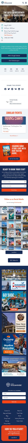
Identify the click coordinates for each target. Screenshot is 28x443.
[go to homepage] (6, 2)
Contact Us (7, 411)
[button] (5, 89)
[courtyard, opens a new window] (14, 323)
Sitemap (7, 421)
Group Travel (7, 418)
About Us (19, 411)
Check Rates (14, 190)
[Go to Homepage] (14, 385)
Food (11, 101)
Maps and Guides (7, 413)
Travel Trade (19, 413)
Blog (7, 416)
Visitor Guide (20, 421)
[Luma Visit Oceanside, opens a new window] (14, 366)
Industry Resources (19, 418)
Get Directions (8, 35)
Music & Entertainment (15, 103)
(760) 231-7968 (8, 38)
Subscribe (14, 402)
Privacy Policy (7, 423)
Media (19, 416)
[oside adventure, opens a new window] (14, 279)
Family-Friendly (13, 99)
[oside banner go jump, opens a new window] (14, 344)
